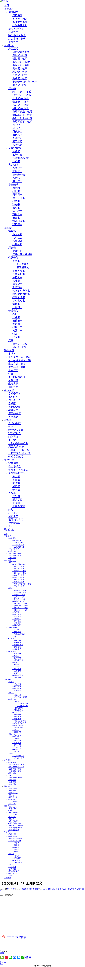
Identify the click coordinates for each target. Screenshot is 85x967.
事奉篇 (16, 479)
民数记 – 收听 (19, 78)
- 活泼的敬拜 (13, 808)
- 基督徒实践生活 (14, 841)
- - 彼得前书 (16, 740)
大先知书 (13, 164)
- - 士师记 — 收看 (18, 595)
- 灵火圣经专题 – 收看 (16, 764)
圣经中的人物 (19, 25)
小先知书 (13, 184)
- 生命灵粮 (12, 782)
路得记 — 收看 (20, 105)
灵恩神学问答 (19, 18)
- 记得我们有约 (13, 871)
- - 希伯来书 (16, 736)
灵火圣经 (63, 889)
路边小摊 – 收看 (17, 35)
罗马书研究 (23, 267)
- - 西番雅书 (16, 671)
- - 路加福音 (16, 688)
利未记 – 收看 (19, 68)
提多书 (16, 304)
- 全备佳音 (12, 780)
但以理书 (17, 181)
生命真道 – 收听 (17, 367)
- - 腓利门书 (16, 732)
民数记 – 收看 (19, 75)
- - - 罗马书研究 (22, 706)
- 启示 (10, 754)
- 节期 (10, 810)
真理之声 (13, 32)
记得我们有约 (15, 519)
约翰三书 (17, 333)
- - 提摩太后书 (17, 727)
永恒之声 (13, 42)
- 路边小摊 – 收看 (14, 553)
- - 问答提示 (16, 540)
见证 (10, 526)
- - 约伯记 (15, 629)
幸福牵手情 (14, 393)
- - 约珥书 (15, 656)
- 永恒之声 (12, 558)
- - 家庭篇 (15, 847)
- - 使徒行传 (16, 695)
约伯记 (16, 151)
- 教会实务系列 (13, 812)
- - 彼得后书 (16, 743)
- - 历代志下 (16, 619)
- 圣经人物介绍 (13, 549)
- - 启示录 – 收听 (18, 758)
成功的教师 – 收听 (18, 443)
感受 (57, 889)
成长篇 (16, 486)
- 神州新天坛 (13, 873)
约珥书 (16, 191)
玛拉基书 (17, 224)
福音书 (12, 231)
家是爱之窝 (14, 406)
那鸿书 (16, 207)
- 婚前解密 (12, 791)
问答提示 (17, 15)
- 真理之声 (12, 551)
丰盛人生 (13, 353)
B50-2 (2, 953)
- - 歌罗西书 (16, 719)
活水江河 (13, 370)
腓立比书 (17, 284)
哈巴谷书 (17, 211)
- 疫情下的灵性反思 (15, 838)
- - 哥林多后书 (17, 710)
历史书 (12, 88)
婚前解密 (13, 397)
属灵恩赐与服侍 (17, 446)
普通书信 (13, 310)
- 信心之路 (12, 784)
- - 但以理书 (16, 649)
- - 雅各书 (15, 738)
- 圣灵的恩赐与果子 (15, 777)
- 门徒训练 (12, 817)
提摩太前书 (18, 297)
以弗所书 (17, 280)
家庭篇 (16, 483)
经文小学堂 (14, 466)
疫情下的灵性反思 (18, 469)
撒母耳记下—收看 (22, 118)
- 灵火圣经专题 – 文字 (16, 767)
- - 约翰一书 (16, 745)
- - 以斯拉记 (16, 621)
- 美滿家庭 (12, 804)
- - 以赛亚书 (16, 640)
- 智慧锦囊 (12, 834)
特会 (10, 373)
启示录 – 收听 (19, 347)
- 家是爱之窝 (13, 797)
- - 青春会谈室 (17, 862)
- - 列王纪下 (16, 614)
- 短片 (10, 865)
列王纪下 (17, 128)
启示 (10, 340)
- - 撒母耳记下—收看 (20, 608)
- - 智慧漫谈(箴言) (18, 634)
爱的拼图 (17, 499)
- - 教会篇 (15, 843)
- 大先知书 (12, 638)
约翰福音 (17, 244)
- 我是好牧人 (13, 814)
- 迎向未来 (12, 869)
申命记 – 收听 (19, 85)
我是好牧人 (14, 433)
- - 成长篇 (15, 849)
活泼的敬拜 (14, 423)
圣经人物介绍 (15, 28)
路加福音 (17, 241)
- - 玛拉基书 (16, 677)
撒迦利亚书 (18, 221)
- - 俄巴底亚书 (17, 660)
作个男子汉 (14, 400)
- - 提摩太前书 (17, 725)
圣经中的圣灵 (19, 22)
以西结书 (17, 178)
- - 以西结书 (16, 647)
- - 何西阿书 (16, 653)
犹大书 (16, 337)
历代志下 (17, 134)
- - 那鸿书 (15, 666)
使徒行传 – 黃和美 (22, 254)
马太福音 (17, 234)
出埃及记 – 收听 (21, 65)
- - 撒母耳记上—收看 (20, 603)
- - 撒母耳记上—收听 (20, 606)
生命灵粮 (13, 383)
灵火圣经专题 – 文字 (19, 360)
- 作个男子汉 (13, 793)
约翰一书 (17, 327)
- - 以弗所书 (16, 714)
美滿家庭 (13, 416)
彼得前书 (17, 320)
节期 (10, 426)
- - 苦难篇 (15, 851)
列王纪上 (17, 125)
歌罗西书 (17, 287)
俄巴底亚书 (18, 198)
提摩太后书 (18, 300)
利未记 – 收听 (19, 71)
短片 (10, 509)
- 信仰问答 (12, 538)
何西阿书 (17, 188)
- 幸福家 (11, 795)
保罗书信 (13, 257)
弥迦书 (16, 204)
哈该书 (16, 217)
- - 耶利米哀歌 (17, 645)
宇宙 (53, 889)
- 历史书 (11, 588)
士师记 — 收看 (20, 98)
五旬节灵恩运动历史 (19, 453)
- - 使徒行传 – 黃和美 (20, 697)
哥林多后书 (18, 274)
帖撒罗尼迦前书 (21, 290)
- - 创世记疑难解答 (19, 564)
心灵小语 (13, 513)
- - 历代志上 (16, 616)
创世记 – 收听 (19, 58)
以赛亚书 (17, 168)
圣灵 (49, 889)
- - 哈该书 (15, 673)
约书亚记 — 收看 (21, 91)
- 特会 (10, 775)
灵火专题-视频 (26, 889)
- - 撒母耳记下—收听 (20, 610)
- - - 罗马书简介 (22, 703)
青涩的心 (17, 503)
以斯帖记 (17, 144)
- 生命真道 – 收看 (14, 769)
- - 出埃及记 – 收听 (19, 573)
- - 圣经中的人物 (18, 547)
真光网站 (78, 889)
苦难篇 (16, 489)
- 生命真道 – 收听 (14, 771)
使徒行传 (17, 251)
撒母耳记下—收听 (22, 121)
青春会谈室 (18, 506)
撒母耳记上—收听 (22, 115)
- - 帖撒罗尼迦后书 (19, 723)
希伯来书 (17, 314)
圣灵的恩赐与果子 (18, 377)
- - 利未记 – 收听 (18, 577)
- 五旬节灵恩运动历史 (16, 828)
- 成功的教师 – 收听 (15, 821)
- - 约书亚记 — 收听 (19, 592)
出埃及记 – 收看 (21, 62)
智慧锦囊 (13, 463)
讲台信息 (36, 889)
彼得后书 (17, 324)
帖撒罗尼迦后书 (21, 294)
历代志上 (17, 131)
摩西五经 (13, 48)
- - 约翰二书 (16, 747)
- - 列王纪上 (16, 612)
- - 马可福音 (16, 686)
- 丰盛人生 (12, 762)
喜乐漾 (16, 496)
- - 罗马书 (15, 701)
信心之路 (13, 387)
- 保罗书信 (12, 699)
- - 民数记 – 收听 (18, 582)
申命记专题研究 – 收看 (24, 81)
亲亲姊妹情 (14, 413)
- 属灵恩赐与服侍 (14, 823)
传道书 (16, 161)
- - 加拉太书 (16, 712)
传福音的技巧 (15, 456)
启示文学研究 (19, 343)
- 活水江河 (12, 773)
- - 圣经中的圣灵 (18, 545)
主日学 (12, 440)
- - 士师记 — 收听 (18, 597)
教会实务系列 (15, 430)
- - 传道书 (15, 636)
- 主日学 (11, 819)
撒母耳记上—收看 (22, 111)
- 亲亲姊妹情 (13, 801)
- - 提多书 (15, 730)
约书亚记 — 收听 (21, 95)
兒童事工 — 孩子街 (18, 450)
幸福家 (12, 403)
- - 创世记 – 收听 (18, 569)
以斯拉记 (17, 138)
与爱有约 (13, 410)
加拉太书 (17, 277)
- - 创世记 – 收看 (18, 566)
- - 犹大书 (15, 751)
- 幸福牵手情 (13, 788)
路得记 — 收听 (20, 108)
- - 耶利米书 (16, 643)
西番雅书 (17, 214)
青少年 (12, 493)
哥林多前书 (18, 270)
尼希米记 (17, 141)
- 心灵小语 (12, 867)
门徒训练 (13, 436)
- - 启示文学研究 (18, 756)
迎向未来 (13, 516)
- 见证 (10, 875)
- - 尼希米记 (16, 623)
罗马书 (16, 261)
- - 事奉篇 (15, 845)
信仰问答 (13, 12)
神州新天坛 (14, 523)
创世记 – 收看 (19, 55)
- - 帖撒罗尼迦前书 (19, 721)
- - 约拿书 (15, 662)
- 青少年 (11, 854)
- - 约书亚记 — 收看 (19, 590)
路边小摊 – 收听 (17, 38)
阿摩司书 (17, 194)
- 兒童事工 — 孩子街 (15, 825)
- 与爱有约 (12, 799)
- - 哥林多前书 (17, 708)
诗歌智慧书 (14, 148)
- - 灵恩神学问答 (18, 542)
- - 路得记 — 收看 (18, 599)
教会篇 (16, 476)
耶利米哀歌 (18, 174)
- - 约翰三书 (16, 749)
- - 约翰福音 (16, 690)
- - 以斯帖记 (16, 625)
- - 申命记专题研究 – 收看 (21, 584)
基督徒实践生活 (17, 473)
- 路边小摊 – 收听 (14, 555)
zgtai (3, 889)
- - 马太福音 (16, 684)
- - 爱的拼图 (16, 858)
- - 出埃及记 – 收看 (19, 571)
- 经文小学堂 (13, 836)
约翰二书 (17, 330)
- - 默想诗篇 (16, 632)
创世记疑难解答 (21, 52)
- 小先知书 (12, 651)
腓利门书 (17, 307)
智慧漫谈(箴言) (20, 158)
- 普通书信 (12, 734)
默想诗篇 (17, 154)
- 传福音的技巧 (13, 830)
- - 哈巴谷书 (16, 669)
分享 (28, 957)
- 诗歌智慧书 (13, 627)
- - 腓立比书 (16, 717)
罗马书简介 (23, 264)
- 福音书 (11, 682)
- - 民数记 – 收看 (18, 579)
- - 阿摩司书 (16, 658)
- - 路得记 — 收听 (18, 601)
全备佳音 (13, 380)
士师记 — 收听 (20, 101)
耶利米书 (17, 171)
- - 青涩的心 (16, 860)
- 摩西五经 (12, 562)
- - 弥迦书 (15, 664)
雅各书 (16, 317)
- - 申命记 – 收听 (18, 586)
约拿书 (16, 201)
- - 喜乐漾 (15, 856)
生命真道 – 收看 (17, 363)
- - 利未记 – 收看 (18, 575)
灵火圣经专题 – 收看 (19, 357)
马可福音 (17, 237)
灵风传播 (70, 889)
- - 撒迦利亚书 (17, 675)
